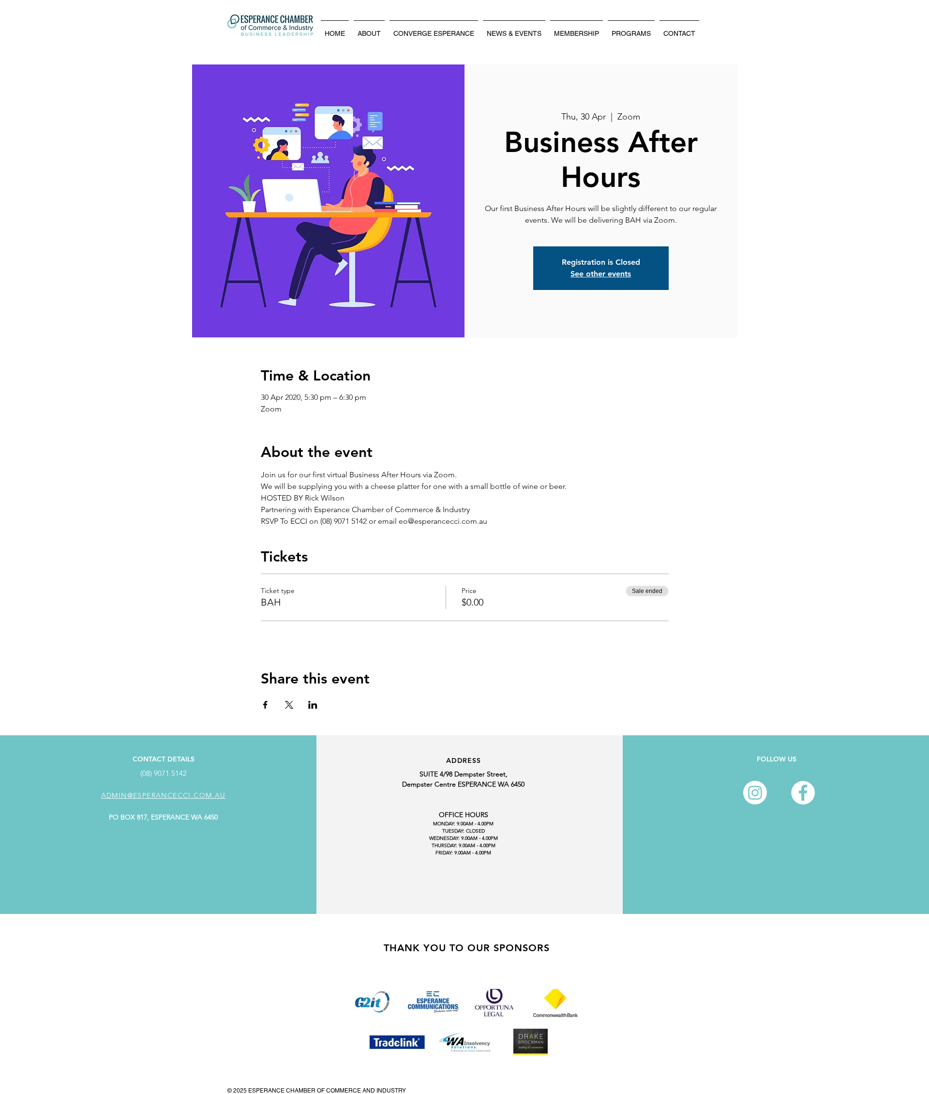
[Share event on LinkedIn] (312, 705)
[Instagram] (755, 793)
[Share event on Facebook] (265, 705)
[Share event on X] (289, 705)
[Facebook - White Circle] (803, 793)
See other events (600, 273)
